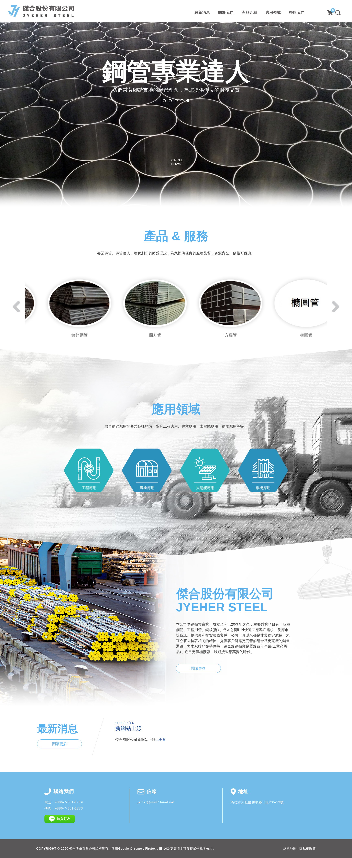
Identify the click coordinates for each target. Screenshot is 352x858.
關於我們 (226, 12)
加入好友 (64, 819)
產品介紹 (249, 12)
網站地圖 (289, 848)
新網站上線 (128, 728)
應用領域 (273, 12)
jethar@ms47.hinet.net (156, 802)
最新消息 (202, 12)
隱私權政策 (307, 848)
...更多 (161, 740)
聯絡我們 (297, 12)
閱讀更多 (198, 668)
